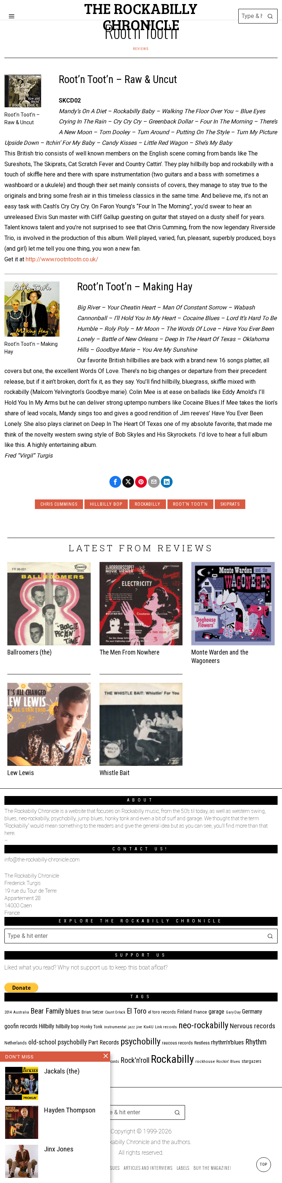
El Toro (137, 1011)
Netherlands (15, 1043)
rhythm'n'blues (227, 1042)
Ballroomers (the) (29, 652)
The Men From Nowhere (129, 652)
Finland (184, 1012)
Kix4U (148, 1027)
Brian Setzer (93, 1012)
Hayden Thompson (69, 1110)
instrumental (115, 1026)
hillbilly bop (106, 504)
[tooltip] (115, 482)
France (200, 1012)
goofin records (20, 1026)
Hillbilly (46, 1026)
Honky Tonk (91, 1026)
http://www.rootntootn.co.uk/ (62, 259)
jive (139, 1027)
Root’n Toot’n (190, 504)
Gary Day (233, 1012)
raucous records (177, 1043)
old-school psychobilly (57, 1042)
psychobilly (140, 1041)
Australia (21, 1012)
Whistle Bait (115, 773)
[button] (270, 16)
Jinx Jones (58, 1149)
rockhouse (205, 1061)
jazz (131, 1027)
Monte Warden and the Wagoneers (219, 656)
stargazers (251, 1061)
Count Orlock (115, 1012)
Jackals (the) (62, 1071)
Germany (252, 1011)
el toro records (162, 1012)
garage (216, 1011)
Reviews (141, 49)
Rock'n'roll (134, 1060)
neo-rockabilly (203, 1025)
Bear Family (47, 1011)
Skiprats (230, 504)
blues (72, 1011)
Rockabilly (147, 504)
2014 (8, 1012)
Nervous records (252, 1026)
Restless (202, 1043)
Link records (166, 1027)
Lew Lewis (20, 773)
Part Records (103, 1042)
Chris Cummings (58, 504)
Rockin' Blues (228, 1061)
